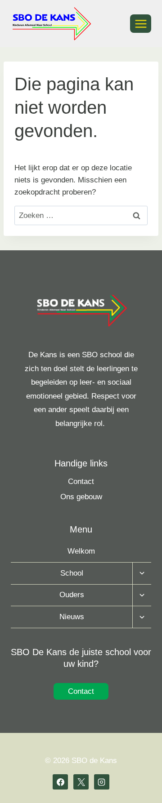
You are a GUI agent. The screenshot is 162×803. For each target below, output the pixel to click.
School (71, 573)
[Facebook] (60, 782)
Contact (81, 481)
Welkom (81, 551)
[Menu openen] (140, 23)
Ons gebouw (81, 496)
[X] (81, 782)
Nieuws (71, 616)
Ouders (71, 594)
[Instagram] (101, 782)
